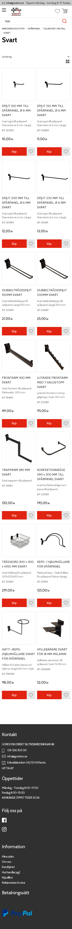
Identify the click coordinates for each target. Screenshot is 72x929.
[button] (3, 11)
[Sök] (64, 21)
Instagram (4, 829)
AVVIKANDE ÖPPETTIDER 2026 (21, 797)
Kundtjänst (8, 867)
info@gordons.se (12, 3)
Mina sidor (8, 856)
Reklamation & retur (13, 882)
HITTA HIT (8, 768)
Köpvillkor (7, 877)
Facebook (4, 820)
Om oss (6, 862)
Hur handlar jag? (11, 872)
